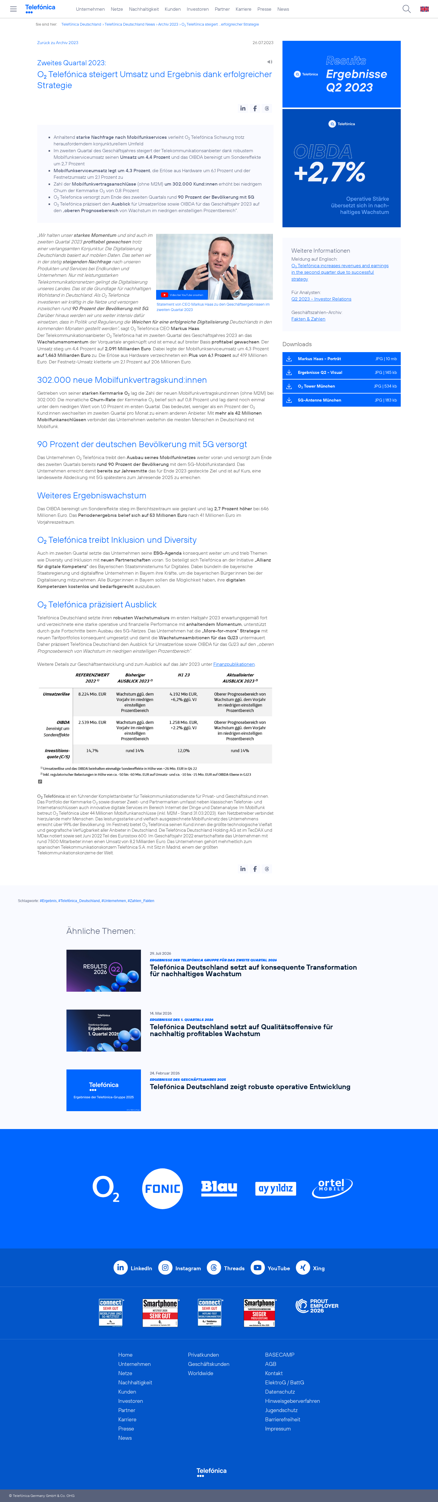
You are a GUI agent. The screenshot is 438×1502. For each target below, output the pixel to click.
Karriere (243, 9)
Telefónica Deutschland (81, 24)
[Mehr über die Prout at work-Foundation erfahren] (317, 1313)
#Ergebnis (48, 901)
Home (125, 1354)
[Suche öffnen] (407, 9)
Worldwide (200, 1373)
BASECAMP (279, 1354)
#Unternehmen (114, 901)
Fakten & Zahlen (308, 319)
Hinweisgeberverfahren (292, 1400)
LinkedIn (141, 1268)
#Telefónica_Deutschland (79, 901)
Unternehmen (90, 9)
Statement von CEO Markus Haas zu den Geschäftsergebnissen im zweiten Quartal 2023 (213, 307)
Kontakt (274, 1373)
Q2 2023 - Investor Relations (321, 299)
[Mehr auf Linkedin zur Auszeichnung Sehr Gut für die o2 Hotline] (211, 1313)
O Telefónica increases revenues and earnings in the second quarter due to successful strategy (340, 272)
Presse (264, 9)
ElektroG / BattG (284, 1382)
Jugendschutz (281, 1410)
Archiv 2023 (168, 24)
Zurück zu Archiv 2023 (57, 42)
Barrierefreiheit (282, 1419)
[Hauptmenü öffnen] (13, 9)
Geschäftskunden (208, 1363)
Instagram (188, 1268)
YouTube (279, 1268)
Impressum (278, 1428)
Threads (234, 1268)
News (283, 9)
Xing (319, 1268)
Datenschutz (280, 1391)
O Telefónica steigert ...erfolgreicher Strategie (220, 24)
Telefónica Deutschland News (130, 24)
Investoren (198, 9)
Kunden (173, 9)
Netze (117, 9)
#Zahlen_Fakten (141, 901)
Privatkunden (203, 1354)
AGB (271, 1363)
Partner (222, 9)
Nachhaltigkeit (144, 9)
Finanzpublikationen (234, 664)
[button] (243, 108)
